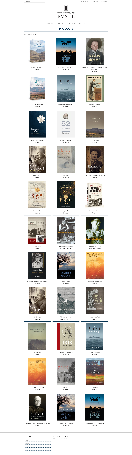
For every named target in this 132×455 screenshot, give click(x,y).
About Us (72, 23)
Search (26, 440)
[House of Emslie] (66, 11)
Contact (82, 23)
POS (54, 438)
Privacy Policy (28, 449)
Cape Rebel (61, 23)
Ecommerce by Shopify (62, 438)
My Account (85, 1)
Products (66, 28)
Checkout (104, 1)
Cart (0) (95, 1)
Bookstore (50, 23)
